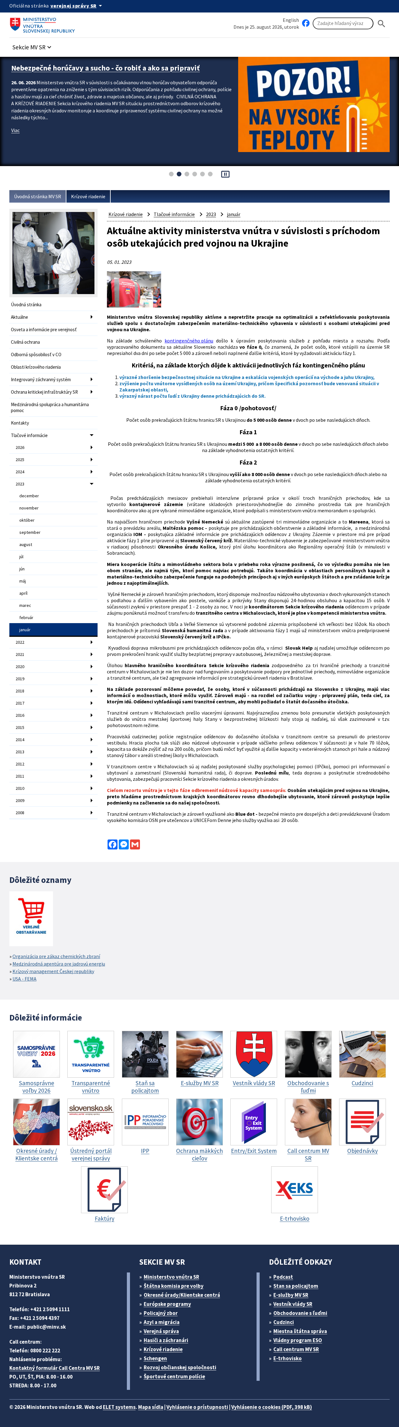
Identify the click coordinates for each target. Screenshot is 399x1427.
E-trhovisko (287, 1358)
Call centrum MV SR (296, 1349)
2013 (20, 752)
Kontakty (20, 423)
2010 (20, 788)
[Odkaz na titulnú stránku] (43, 23)
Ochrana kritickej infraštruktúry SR (44, 392)
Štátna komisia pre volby (174, 1285)
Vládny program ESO (297, 1340)
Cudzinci (283, 1322)
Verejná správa (161, 1331)
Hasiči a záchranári (166, 1340)
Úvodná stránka (26, 305)
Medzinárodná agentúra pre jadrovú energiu (58, 964)
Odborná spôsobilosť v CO (36, 354)
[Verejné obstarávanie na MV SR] (31, 919)
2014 (20, 739)
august (25, 544)
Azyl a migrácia (162, 1322)
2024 (20, 472)
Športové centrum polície (174, 1376)
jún (22, 569)
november (29, 508)
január (25, 629)
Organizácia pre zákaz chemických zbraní (56, 956)
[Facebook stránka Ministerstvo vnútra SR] (306, 23)
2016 (20, 715)
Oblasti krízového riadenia (36, 367)
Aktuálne (19, 317)
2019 (20, 679)
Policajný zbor (161, 1313)
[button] (32, 45)
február (26, 617)
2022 (20, 642)
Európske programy (167, 1304)
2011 (20, 776)
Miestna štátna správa (300, 1331)
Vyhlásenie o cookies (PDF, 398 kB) (271, 1407)
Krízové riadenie (88, 196)
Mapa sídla (150, 1407)
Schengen (155, 1358)
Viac (15, 140)
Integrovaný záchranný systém (41, 379)
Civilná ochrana (25, 342)
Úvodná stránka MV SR (37, 196)
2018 (20, 691)
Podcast (283, 1276)
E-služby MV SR (290, 1295)
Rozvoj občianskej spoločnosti (180, 1367)
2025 (20, 459)
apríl (23, 593)
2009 (20, 800)
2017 (20, 703)
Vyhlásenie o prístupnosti (197, 1407)
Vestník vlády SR (292, 1304)
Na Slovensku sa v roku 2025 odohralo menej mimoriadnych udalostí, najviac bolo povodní (110, 72)
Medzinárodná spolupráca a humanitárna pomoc (50, 407)
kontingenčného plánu (189, 340)
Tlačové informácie (29, 435)
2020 (20, 666)
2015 (20, 727)
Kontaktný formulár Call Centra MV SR (54, 1368)
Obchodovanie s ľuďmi (300, 1313)
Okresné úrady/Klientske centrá (182, 1295)
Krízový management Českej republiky (53, 971)
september (30, 532)
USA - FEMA (24, 979)
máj (22, 581)
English (291, 20)
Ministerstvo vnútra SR (171, 1276)
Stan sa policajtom (295, 1285)
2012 (20, 764)
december (29, 496)
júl (21, 556)
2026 (20, 447)
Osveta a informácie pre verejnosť (44, 329)
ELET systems (119, 1407)
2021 (20, 654)
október (27, 520)
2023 (20, 484)
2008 (20, 812)
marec (25, 605)
